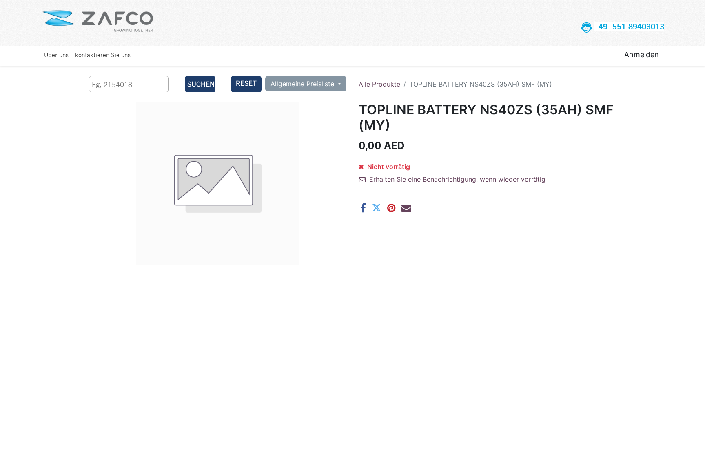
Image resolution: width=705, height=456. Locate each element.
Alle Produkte (379, 84)
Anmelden (641, 54)
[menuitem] (56, 55)
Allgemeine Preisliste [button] (303, 84)
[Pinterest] (391, 208)
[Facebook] (363, 208)
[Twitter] (376, 208)
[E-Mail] (406, 208)
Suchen (201, 84)
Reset (246, 83)
